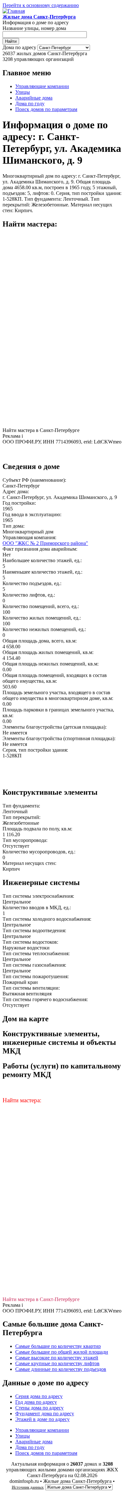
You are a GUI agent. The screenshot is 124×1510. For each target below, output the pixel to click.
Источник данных (28, 1487)
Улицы (22, 92)
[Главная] (14, 11)
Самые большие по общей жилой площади (61, 1352)
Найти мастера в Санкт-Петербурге (41, 430)
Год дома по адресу (36, 1402)
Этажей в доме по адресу (42, 1419)
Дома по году (30, 103)
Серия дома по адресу (39, 1396)
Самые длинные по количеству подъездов (60, 1369)
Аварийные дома (33, 97)
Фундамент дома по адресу (44, 1413)
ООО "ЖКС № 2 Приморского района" (45, 543)
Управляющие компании (42, 86)
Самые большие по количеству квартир (58, 1346)
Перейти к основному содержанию (41, 5)
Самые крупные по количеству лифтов (57, 1363)
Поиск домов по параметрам (46, 109)
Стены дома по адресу (39, 1407)
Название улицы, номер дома (34, 28)
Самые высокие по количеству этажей (56, 1357)
